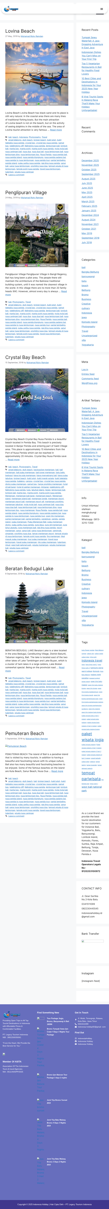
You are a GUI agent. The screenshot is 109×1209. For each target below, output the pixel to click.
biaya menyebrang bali (47, 475)
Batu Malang (99, 650)
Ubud (7, 545)
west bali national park (21, 545)
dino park (93, 657)
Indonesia (23, 137)
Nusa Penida (45, 154)
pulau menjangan (19, 522)
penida (55, 519)
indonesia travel (92, 660)
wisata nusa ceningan (24, 172)
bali (9, 137)
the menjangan (53, 536)
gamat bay (32, 484)
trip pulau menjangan (47, 542)
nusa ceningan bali (13, 151)
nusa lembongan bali (54, 151)
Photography (35, 137)
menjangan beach (43, 496)
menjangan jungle (39, 498)
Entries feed (88, 374)
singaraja (9, 533)
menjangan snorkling (54, 501)
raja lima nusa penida (50, 163)
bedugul (8, 475)
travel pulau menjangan (26, 542)
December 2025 (90, 160)
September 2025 (91, 174)
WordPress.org (89, 383)
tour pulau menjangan (37, 539)
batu (84, 281)
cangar (84, 653)
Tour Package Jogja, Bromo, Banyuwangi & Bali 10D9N (58, 1021)
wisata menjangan (40, 545)
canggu (29, 481)
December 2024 (90, 215)
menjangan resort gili (35, 501)
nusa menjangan (27, 510)
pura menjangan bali (27, 527)
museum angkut (94, 678)
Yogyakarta (88, 344)
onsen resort (86, 681)
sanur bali (26, 530)
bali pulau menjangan (25, 472)
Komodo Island (89, 322)
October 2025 (89, 169)
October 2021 (89, 228)
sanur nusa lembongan (19, 166)
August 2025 (88, 178)
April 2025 (87, 197)
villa (84, 340)
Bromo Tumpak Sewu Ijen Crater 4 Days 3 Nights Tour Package (58, 1032)
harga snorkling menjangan (50, 484)
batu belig (60, 472)
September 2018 (90, 238)
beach (15, 137)
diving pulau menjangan (15, 484)
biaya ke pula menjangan (24, 475)
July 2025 (87, 183)
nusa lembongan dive (46, 507)
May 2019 (87, 233)
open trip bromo (92, 688)
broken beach (40, 140)
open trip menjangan (55, 516)
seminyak (57, 530)
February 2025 (89, 206)
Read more (56, 130)
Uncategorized (89, 335)
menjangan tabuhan (14, 504)
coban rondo (99, 653)
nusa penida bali (60, 154)
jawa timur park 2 (91, 664)
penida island (11, 163)
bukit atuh (51, 140)
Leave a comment (16, 175)
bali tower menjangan (45, 472)
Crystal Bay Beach (25, 357)
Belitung (86, 290)
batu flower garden (88, 650)
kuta (28, 490)
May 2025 (87, 192)
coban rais (90, 653)
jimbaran (45, 487)
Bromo (85, 294)
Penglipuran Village (26, 192)
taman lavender (92, 765)
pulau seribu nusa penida (29, 163)
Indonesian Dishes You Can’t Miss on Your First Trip (91, 55)
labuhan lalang (38, 490)
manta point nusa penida (43, 148)
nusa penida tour (42, 160)
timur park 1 (94, 784)
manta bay (14, 148)
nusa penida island (13, 157)
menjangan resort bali (14, 501)
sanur (18, 530)
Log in (85, 369)
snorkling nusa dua (39, 166)
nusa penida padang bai (55, 157)
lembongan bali (53, 146)
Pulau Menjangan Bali (37, 522)
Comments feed (90, 378)
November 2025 (90, 165)
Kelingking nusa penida (35, 146)
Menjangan (10, 496)
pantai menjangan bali (15, 519)
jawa (84, 317)
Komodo (96, 671)
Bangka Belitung (90, 272)
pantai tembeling (58, 160)
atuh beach (27, 140)
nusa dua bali (38, 151)
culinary (86, 308)
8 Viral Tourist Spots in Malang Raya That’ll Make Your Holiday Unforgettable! (92, 103)
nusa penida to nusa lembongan (19, 160)
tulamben (9, 172)
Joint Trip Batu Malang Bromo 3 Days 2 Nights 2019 (56, 1162)
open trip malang (94, 709)
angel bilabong (14, 140)
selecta (92, 761)
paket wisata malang (89, 744)
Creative (86, 303)
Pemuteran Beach (24, 733)
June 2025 (87, 188)
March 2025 (88, 201)
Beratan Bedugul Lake (29, 568)
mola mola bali (61, 148)
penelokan (46, 519)
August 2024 (88, 219)
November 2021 (90, 224)
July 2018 (87, 242)
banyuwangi (88, 276)
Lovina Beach (20, 31)
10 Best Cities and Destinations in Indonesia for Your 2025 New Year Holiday (91, 85)
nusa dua (27, 151)
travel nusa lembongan (50, 169)
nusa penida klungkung (33, 157)
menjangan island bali (21, 498)
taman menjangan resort (43, 533)
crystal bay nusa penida (46, 143)
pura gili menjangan (53, 525)
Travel (44, 137)
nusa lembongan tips (30, 154)
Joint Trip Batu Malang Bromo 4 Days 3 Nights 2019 (56, 1123)
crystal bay (30, 143)
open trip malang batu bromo (91, 712)
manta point (25, 148)
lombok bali (10, 493)
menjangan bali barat (25, 496)
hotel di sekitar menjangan (28, 487)
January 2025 (89, 210)
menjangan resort (56, 498)
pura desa (39, 525)
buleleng (21, 481)
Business (86, 299)
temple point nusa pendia (27, 169)
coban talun (85, 657)
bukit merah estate (45, 478)
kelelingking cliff (17, 146)
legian (48, 490)
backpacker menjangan (44, 469)
